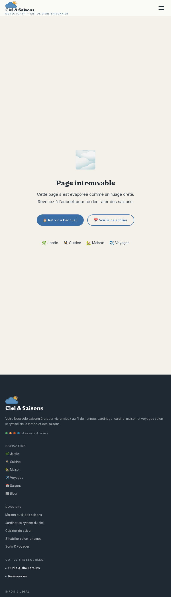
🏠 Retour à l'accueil (60, 220)
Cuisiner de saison (18, 530)
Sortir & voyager (17, 546)
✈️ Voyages (119, 242)
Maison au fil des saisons (23, 515)
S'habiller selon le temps (23, 538)
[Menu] (161, 8)
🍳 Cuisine (72, 242)
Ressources (17, 576)
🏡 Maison (95, 242)
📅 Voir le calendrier (111, 220)
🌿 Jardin (50, 242)
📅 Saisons (13, 485)
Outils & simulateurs (24, 568)
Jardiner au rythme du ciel (24, 523)
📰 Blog (11, 493)
